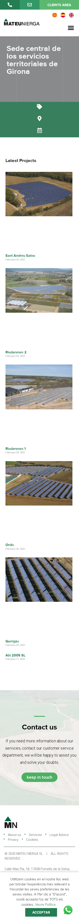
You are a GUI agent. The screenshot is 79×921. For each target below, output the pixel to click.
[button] (71, 28)
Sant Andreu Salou (20, 256)
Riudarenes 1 (15, 449)
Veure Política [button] (45, 904)
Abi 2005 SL (15, 655)
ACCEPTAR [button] (41, 912)
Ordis (9, 545)
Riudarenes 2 (16, 352)
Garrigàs (12, 641)
